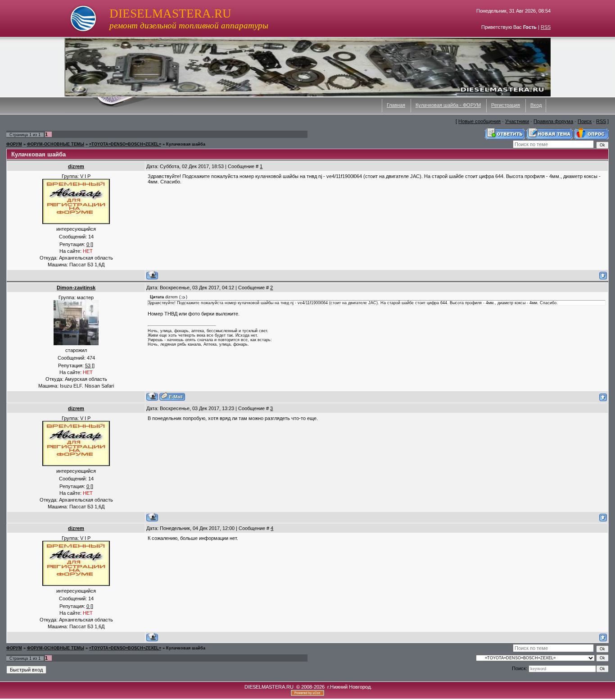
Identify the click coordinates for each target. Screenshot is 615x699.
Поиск (585, 121)
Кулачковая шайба (185, 144)
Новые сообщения (479, 121)
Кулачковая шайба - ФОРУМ (448, 105)
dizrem (76, 166)
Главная (396, 105)
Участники (517, 121)
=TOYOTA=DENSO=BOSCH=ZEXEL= (125, 144)
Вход (536, 105)
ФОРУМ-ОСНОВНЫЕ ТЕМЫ (55, 144)
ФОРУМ (14, 144)
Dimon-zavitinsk (76, 287)
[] (89, 244)
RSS (546, 27)
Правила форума (553, 121)
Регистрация (505, 105)
